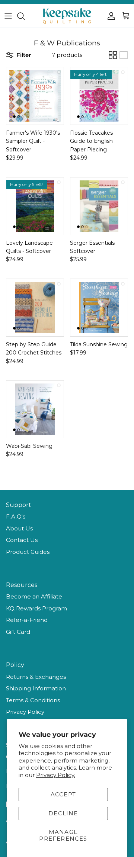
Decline (63, 813)
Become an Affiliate (34, 596)
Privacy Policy (25, 711)
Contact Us (22, 539)
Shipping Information (36, 688)
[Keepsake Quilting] (67, 16)
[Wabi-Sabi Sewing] (35, 409)
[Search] (24, 16)
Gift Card (18, 631)
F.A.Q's (15, 516)
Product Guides (28, 551)
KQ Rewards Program (36, 608)
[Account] (109, 16)
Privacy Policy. (55, 775)
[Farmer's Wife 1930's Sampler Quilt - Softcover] (35, 96)
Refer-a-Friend (27, 619)
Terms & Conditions (33, 700)
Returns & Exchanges (36, 676)
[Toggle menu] (8, 16)
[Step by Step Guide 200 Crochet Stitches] (35, 307)
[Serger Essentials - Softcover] (99, 206)
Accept (63, 794)
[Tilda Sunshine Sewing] (99, 307)
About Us (19, 528)
